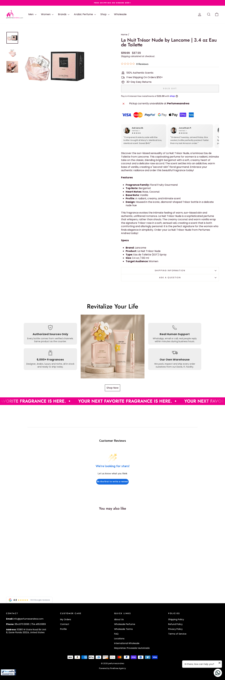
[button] (8, 672)
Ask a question (170, 277)
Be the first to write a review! (112, 481)
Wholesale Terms (123, 629)
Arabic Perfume (84, 14)
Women (46, 14)
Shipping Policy (176, 619)
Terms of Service (177, 633)
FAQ (116, 633)
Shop (103, 14)
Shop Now (112, 388)
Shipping (125, 56)
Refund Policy (175, 624)
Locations (119, 638)
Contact (64, 624)
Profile (63, 629)
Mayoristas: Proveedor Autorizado (132, 648)
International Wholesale (126, 643)
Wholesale (120, 14)
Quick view (31, 565)
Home (124, 34)
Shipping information (170, 270)
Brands (62, 14)
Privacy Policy (175, 629)
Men (31, 14)
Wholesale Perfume (124, 624)
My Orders (65, 619)
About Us (119, 619)
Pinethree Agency (118, 668)
